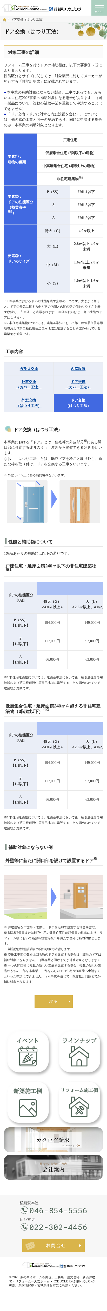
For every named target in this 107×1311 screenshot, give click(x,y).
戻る (53, 1001)
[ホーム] (5, 19)
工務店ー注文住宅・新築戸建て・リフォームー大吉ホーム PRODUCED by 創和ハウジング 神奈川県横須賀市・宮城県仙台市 (52, 1281)
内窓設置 (78, 369)
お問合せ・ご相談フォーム (53, 1245)
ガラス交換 (29, 369)
